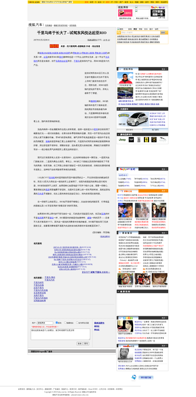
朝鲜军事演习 (145, 36)
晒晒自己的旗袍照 (132, 369)
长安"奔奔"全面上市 (157, 119)
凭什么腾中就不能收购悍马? (151, 83)
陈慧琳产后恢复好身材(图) (129, 240)
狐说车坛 (138, 322)
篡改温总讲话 (133, 39)
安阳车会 (138, 328)
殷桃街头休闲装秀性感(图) (129, 243)
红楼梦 (160, 195)
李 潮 (137, 80)
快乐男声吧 (155, 179)
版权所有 (92, 392)
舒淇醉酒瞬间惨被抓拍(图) (153, 249)
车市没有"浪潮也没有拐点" (151, 85)
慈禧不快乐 (144, 42)
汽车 (116, 2)
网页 (135, 29)
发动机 (52, 178)
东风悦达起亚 (62, 61)
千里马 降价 (50, 277)
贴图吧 (121, 186)
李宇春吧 (138, 179)
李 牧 (137, 91)
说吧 (156, 29)
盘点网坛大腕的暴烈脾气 (128, 254)
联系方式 (73, 389)
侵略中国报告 (155, 42)
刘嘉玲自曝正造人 (142, 228)
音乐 (146, 29)
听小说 (120, 198)
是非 (137, 100)
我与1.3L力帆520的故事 (67, 262)
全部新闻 (110, 389)
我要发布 (35, 351)
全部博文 (119, 389)
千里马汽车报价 (41, 298)
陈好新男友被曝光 (159, 228)
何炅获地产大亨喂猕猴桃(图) (129, 237)
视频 (136, 2)
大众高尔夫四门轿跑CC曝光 (151, 97)
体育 (91, 2)
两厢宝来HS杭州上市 (158, 116)
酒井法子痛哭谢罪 (159, 286)
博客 (152, 2)
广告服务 (56, 389)
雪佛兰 (141, 104)
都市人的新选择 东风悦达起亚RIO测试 (67, 255)
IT (112, 2)
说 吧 (132, 169)
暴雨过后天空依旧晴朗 (148, 369)
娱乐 (99, 2)
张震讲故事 (153, 195)
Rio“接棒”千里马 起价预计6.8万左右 (67, 259)
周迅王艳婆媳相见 (142, 225)
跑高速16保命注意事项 (155, 338)
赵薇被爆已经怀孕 (124, 222)
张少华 (138, 77)
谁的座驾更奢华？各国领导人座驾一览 (140, 341)
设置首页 (21, 389)
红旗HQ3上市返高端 (157, 125)
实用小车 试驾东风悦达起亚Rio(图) (67, 250)
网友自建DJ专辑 (142, 18)
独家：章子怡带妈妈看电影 (153, 237)
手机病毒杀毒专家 (130, 201)
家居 (126, 2)
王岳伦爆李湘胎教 (128, 272)
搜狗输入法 (30, 389)
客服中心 (64, 389)
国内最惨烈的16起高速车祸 (136, 338)
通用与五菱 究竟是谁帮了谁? (150, 91)
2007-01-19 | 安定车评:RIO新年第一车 (67, 247)
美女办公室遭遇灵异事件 (128, 257)
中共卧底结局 (135, 42)
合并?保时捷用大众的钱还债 (151, 77)
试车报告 (72, 25)
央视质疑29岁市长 (124, 36)
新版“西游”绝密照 (125, 286)
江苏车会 (138, 333)
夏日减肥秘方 (144, 39)
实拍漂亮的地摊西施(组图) (153, 252)
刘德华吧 (138, 182)
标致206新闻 (52, 53)
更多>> (164, 69)
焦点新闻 (138, 350)
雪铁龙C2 (77, 53)
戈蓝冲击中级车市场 (157, 122)
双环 (96, 129)
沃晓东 (138, 83)
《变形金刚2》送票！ (129, 269)
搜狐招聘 (48, 389)
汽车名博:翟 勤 (125, 85)
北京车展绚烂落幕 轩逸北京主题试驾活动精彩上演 (67, 257)
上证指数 (122, 179)
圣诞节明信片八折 (124, 228)
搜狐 (43, 2)
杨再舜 (138, 94)
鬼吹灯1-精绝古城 (130, 198)
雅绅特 (94, 101)
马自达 (123, 104)
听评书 (120, 195)
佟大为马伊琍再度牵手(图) (153, 240)
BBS (157, 2)
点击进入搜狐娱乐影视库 (152, 263)
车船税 (130, 95)
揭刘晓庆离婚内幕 (142, 222)
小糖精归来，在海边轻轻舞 (152, 361)
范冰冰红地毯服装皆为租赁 (129, 246)
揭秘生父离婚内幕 (159, 219)
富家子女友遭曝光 (125, 334)
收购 (157, 104)
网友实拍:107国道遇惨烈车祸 (153, 328)
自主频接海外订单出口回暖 (151, 88)
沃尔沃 (128, 98)
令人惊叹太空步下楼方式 (155, 272)
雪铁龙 (152, 104)
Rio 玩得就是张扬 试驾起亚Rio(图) (67, 252)
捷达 (52, 218)
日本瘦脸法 (154, 39)
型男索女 (138, 361)
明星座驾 (138, 325)
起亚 (46, 57)
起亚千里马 (39, 288)
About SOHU (93, 389)
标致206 (43, 53)
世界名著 (140, 198)
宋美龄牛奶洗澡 (123, 42)
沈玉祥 (138, 85)
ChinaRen (49, 2)
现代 (61, 57)
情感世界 (138, 358)
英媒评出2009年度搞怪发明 (152, 353)
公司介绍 (102, 389)
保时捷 (124, 101)
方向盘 (41, 194)
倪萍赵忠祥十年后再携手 (152, 243)
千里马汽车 (50, 280)
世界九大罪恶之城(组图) (152, 254)
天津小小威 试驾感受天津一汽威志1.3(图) (67, 264)
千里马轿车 (39, 282)
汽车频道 (48, 25)
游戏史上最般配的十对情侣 (153, 266)
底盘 (48, 190)
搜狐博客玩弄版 (125, 18)
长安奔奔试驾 (40, 293)
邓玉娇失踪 (135, 36)
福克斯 (41, 218)
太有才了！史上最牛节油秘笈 (153, 330)
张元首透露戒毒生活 (153, 269)
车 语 (137, 74)
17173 (56, 2)
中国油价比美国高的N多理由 (152, 94)
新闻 (130, 29)
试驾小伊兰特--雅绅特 (67, 269)
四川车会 (138, 330)
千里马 (77, 61)
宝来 (103, 214)
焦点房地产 (63, 2)
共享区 (120, 201)
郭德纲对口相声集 (130, 195)
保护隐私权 (82, 389)
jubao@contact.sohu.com (79, 395)
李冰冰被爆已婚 (142, 219)
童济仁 (138, 97)
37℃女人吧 (155, 186)
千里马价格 (39, 285)
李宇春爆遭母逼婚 (124, 225)
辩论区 (96, 330)
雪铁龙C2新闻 (88, 53)
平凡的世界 (149, 198)
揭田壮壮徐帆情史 (125, 219)
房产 (121, 2)
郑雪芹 (138, 88)
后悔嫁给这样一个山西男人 (152, 358)
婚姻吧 (137, 186)
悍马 (129, 101)
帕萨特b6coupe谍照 (125, 92)
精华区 (96, 326)
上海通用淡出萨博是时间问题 (151, 80)
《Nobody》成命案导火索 (128, 260)
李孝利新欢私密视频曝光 (152, 257)
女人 (131, 2)
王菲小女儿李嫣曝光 (142, 286)
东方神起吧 (155, 182)
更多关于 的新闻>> (96, 272)
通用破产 (135, 104)
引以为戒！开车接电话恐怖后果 (154, 333)
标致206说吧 (64, 53)
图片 (151, 29)
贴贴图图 (138, 353)
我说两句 (164, 2)
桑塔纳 (147, 104)
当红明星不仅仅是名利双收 (152, 355)
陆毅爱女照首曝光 (159, 225)
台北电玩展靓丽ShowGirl (128, 266)
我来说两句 (92, 40)
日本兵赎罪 (155, 36)
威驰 (89, 218)
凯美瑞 (128, 104)
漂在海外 (121, 366)
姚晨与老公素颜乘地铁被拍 (129, 249)
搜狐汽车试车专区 (61, 25)
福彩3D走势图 (159, 201)
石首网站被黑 (122, 39)
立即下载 (161, 18)
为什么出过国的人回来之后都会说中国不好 (142, 366)
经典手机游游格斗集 (145, 201)
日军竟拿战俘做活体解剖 (128, 252)
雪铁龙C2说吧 (101, 53)
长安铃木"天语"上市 (157, 113)
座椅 (48, 141)
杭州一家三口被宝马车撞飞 (152, 325)
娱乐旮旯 (138, 355)
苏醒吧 (121, 182)
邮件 (147, 2)
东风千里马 (39, 295)
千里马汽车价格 (41, 290)
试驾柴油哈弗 (40, 301)
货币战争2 (158, 198)
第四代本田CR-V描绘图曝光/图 (151, 100)
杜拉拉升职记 (143, 195)
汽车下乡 (121, 98)
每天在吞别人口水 (125, 362)
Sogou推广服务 (45, 351)
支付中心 (39, 389)
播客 (142, 2)
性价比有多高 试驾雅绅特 (67, 267)
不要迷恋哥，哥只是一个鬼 (152, 350)
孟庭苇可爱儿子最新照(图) (153, 260)
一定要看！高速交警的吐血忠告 (154, 322)
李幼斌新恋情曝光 (159, 222)
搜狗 (70, 2)
